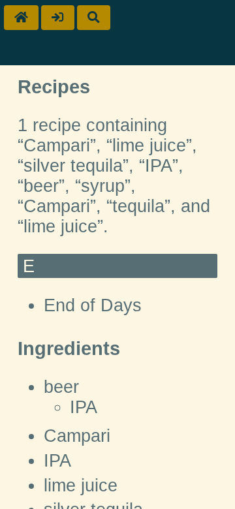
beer (61, 387)
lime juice (81, 485)
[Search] (93, 17)
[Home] (21, 17)
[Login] (57, 17)
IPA (83, 407)
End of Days (93, 305)
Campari (77, 436)
